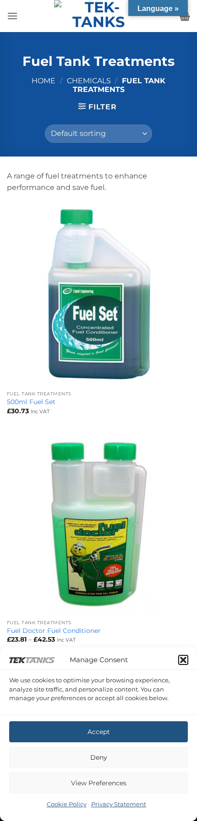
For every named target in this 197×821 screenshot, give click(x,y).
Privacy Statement (118, 804)
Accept (99, 732)
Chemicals (89, 80)
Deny (98, 757)
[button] (183, 659)
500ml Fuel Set (31, 401)
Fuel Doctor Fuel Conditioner (54, 630)
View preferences (98, 783)
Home (43, 80)
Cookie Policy (67, 804)
